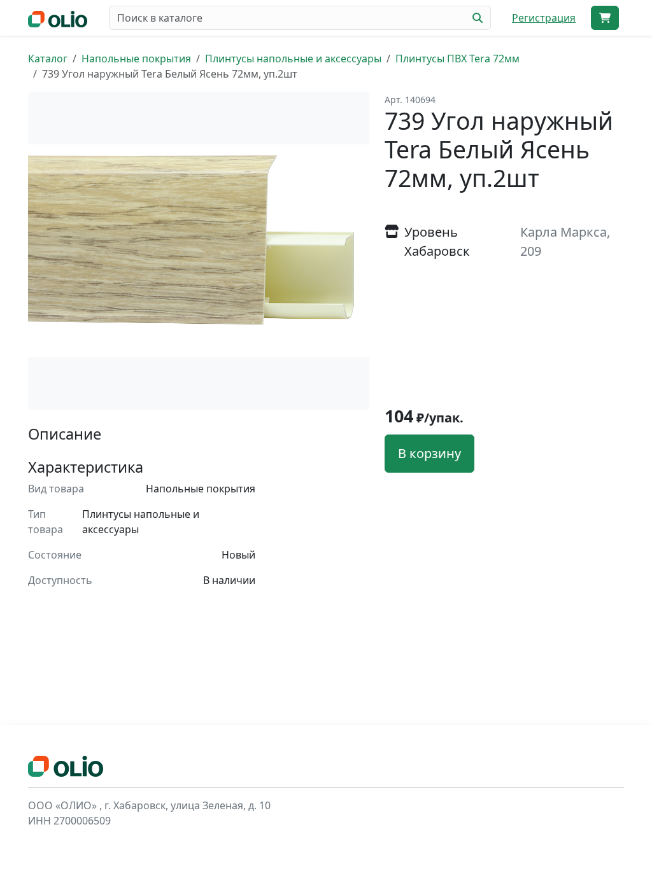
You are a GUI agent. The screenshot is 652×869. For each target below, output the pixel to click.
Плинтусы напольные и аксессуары (293, 59)
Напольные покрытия (136, 59)
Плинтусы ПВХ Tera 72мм (457, 59)
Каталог (47, 59)
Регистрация (544, 18)
